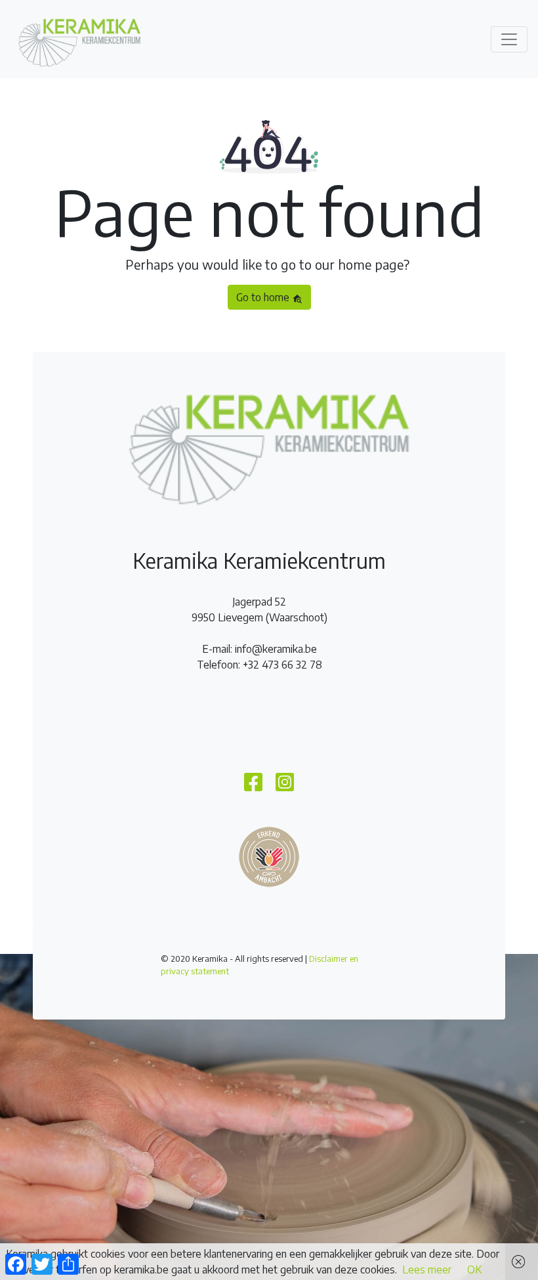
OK (474, 1269)
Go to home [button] (264, 297)
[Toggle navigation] (509, 39)
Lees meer (426, 1269)
